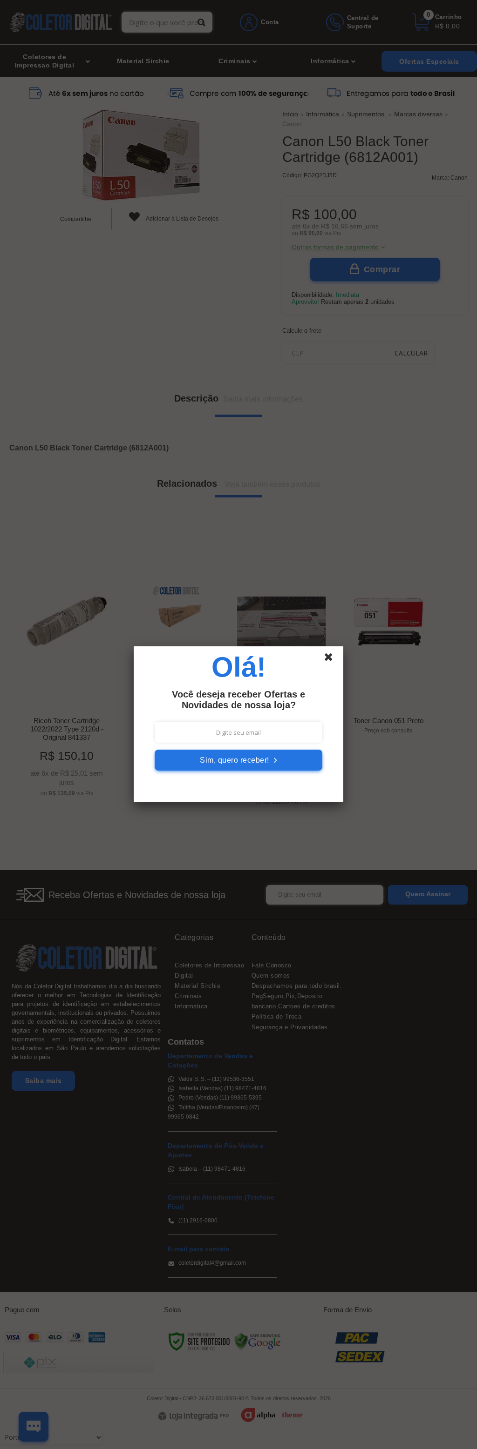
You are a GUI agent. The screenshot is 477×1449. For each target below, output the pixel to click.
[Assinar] (238, 760)
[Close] (332, 659)
